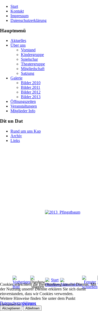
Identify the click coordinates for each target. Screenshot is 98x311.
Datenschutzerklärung (28, 20)
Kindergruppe (32, 54)
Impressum (19, 16)
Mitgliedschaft (32, 68)
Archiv (16, 136)
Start (14, 6)
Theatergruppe (33, 64)
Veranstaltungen (23, 106)
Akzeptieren (11, 308)
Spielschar (29, 59)
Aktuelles (18, 40)
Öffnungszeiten (23, 101)
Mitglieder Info (22, 111)
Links (15, 140)
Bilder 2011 (30, 87)
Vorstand (28, 50)
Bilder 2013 (31, 97)
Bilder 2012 (31, 92)
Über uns (18, 45)
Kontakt (17, 11)
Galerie (16, 78)
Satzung (27, 73)
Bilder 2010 (31, 82)
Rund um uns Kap (25, 131)
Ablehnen (32, 308)
